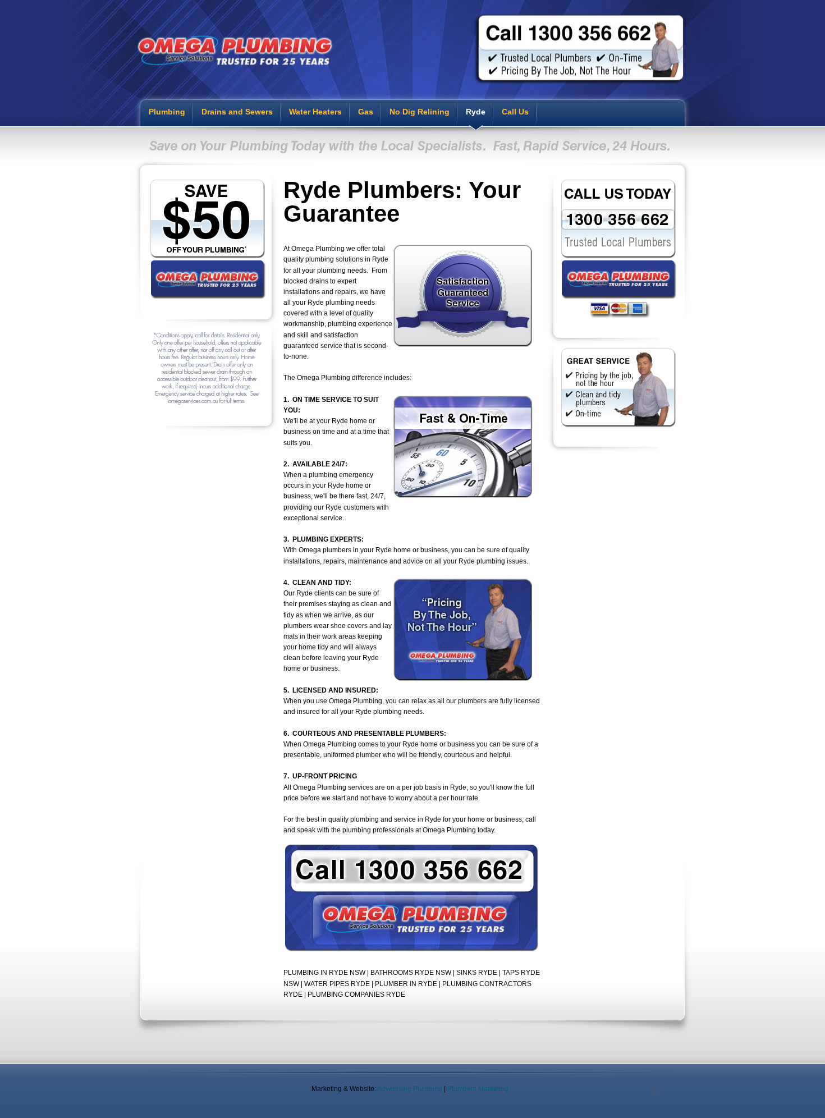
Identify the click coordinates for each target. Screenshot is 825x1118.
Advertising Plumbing (409, 1089)
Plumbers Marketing (477, 1089)
